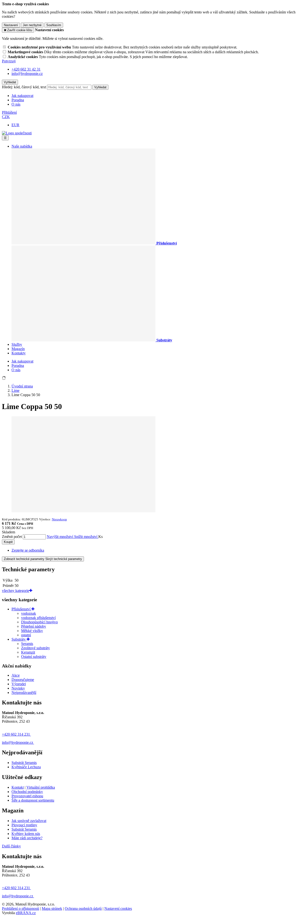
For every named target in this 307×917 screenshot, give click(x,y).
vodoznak (28, 613)
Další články (11, 846)
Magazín (18, 349)
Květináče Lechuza (26, 767)
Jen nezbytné (32, 25)
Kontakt (18, 787)
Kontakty (19, 353)
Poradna (18, 100)
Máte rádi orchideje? (27, 838)
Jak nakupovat (22, 96)
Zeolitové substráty (35, 648)
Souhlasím (53, 25)
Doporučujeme (23, 680)
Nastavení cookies (118, 908)
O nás (16, 104)
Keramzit (28, 652)
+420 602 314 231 (16, 734)
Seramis (27, 644)
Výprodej (19, 684)
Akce (16, 675)
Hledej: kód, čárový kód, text (24, 87)
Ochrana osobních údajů (83, 908)
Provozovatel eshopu (27, 796)
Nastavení (11, 25)
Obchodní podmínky (27, 792)
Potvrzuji (9, 61)
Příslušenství (21, 609)
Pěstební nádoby (33, 626)
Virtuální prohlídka (40, 787)
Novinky (18, 688)
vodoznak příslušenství (38, 618)
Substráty (19, 639)
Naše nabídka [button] (22, 146)
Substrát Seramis (24, 763)
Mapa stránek (52, 908)
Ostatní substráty (33, 657)
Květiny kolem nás (26, 834)
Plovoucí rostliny (24, 825)
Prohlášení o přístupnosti (20, 908)
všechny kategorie (15, 591)
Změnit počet (12, 537)
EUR (15, 125)
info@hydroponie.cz (18, 742)
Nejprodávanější (24, 693)
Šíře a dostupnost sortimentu (33, 800)
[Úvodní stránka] (17, 133)
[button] (6, 117)
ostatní (26, 635)
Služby (17, 344)
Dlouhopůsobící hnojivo (39, 622)
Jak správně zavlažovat (29, 821)
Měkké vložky (32, 631)
